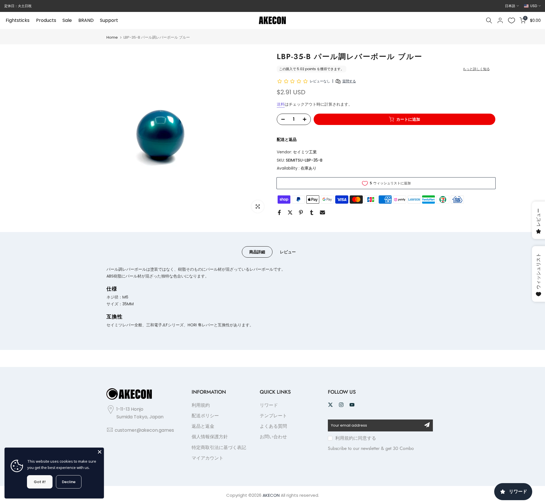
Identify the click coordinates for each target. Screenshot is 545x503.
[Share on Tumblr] (311, 212)
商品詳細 (257, 252)
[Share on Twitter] (290, 212)
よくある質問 (273, 426)
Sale (67, 20)
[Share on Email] (322, 212)
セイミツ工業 (305, 152)
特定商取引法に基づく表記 (219, 447)
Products (46, 20)
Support (109, 20)
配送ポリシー (205, 415)
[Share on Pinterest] (300, 212)
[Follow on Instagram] (341, 404)
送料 (281, 104)
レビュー (288, 252)
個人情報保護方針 (210, 436)
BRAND (86, 20)
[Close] (99, 452)
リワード (269, 405)
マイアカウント (207, 458)
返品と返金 (203, 426)
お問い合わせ (273, 436)
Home (112, 37)
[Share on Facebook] (279, 212)
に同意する (355, 438)
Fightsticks (18, 20)
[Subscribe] (427, 424)
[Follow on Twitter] (330, 404)
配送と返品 (287, 139)
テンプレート (273, 415)
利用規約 (201, 405)
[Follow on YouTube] (352, 404)
